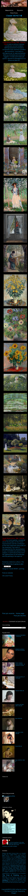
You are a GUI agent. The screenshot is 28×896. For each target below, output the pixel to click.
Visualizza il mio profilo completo (9, 846)
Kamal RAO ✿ (18, 746)
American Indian (15, 853)
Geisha (11, 862)
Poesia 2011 (5, 868)
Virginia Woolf (23, 875)
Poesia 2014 (19, 868)
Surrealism (23, 873)
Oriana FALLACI (7, 865)
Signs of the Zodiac (18, 871)
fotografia (12, 879)
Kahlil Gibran (12, 863)
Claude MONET (13, 569)
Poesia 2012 (12, 868)
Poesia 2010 (23, 866)
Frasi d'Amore (4, 862)
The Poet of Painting (10, 875)
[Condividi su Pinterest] (10, 566)
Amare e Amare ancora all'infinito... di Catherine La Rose (20, 664)
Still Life (14, 873)
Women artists (9, 878)
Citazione (4, 858)
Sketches (24, 871)
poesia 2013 (11, 880)
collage (18, 878)
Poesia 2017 (13, 869)
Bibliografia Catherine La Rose (11, 855)
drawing (4, 879)
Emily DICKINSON (17, 859)
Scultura (6, 871)
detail (24, 878)
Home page (20, 613)
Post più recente (8, 613)
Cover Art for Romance (17, 858)
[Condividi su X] (7, 566)
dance (21, 878)
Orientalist (12, 865)
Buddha (8, 857)
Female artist (5, 860)
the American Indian (17, 882)
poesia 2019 (17, 880)
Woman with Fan (17, 876)
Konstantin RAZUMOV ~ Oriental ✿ (20, 636)
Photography (21, 865)
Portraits (12, 870)
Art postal (19, 854)
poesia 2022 (10, 882)
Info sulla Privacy (7, 576)
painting (21, 569)
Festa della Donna (12, 860)
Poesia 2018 (19, 869)
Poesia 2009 (16, 866)
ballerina (14, 878)
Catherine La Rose (21, 857)
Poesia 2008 (10, 866)
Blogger (13, 893)
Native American (5, 864)
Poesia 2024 (7, 870)
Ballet (3, 855)
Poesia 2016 (7, 869)
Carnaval (11, 857)
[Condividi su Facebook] (8, 566)
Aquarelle (24, 853)
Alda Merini (8, 853)
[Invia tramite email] (4, 566)
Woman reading (11, 876)
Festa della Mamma (19, 860)
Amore (20, 853)
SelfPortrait (11, 871)
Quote (15, 870)
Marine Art (17, 863)
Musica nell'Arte (22, 863)
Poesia (5, 866)
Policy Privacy (14, 13)
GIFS (8, 862)
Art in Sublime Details (12, 854)
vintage (22, 882)
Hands (14, 862)
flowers (8, 879)
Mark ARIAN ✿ (18, 718)
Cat (14, 857)
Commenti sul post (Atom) (17, 621)
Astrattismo (24, 854)
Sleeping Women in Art (7, 873)
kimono (24, 879)
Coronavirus (8, 858)
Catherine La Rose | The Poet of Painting (20, 650)
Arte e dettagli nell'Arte (9, 796)
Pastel (16, 865)
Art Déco (4, 854)
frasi (16, 879)
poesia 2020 (23, 880)
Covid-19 (24, 858)
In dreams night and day (20, 862)
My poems (20, 10)
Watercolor (4, 876)
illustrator (20, 879)
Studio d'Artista (18, 873)
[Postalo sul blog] (6, 566)
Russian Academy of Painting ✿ (20, 677)
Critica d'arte (4, 859)
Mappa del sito (9, 10)
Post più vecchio (20, 616)
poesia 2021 (4, 882)
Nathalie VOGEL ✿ (19, 690)
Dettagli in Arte (10, 859)
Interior (3, 863)
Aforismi (4, 853)
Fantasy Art (23, 859)
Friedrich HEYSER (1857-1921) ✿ (19, 705)
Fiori (25, 860)
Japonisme (8, 863)
